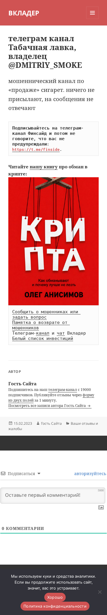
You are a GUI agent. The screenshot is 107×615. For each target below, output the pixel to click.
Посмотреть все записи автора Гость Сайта (47, 405)
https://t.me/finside (36, 149)
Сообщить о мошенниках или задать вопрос (46, 314)
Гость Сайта (51, 423)
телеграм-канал (62, 389)
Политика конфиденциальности (54, 606)
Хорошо (55, 597)
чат (61, 333)
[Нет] (100, 592)
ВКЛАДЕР (23, 12)
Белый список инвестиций (42, 338)
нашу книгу (44, 167)
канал (42, 333)
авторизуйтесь (89, 473)
